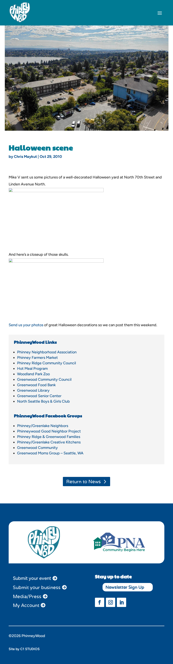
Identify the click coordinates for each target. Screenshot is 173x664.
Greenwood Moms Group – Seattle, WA (50, 453)
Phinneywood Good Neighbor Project (49, 431)
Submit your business (37, 587)
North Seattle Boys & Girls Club (43, 401)
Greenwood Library (33, 390)
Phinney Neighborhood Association (47, 352)
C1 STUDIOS (30, 649)
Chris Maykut (25, 156)
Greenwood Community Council (44, 379)
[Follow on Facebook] (99, 602)
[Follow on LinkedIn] (121, 602)
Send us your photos (26, 325)
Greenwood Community (37, 447)
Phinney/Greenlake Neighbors (42, 425)
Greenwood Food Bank (36, 385)
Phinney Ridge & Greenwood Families (48, 436)
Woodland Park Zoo (33, 374)
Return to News (83, 481)
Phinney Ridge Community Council (46, 363)
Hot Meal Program (32, 368)
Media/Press (27, 596)
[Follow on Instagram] (110, 602)
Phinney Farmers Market (37, 357)
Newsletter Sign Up (124, 587)
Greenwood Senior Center (39, 396)
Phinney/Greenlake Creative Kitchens (49, 442)
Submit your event (32, 578)
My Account (26, 605)
